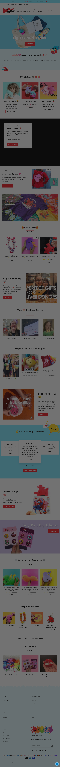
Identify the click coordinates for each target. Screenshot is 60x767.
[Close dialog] (55, 368)
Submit (43, 395)
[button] (57, 764)
